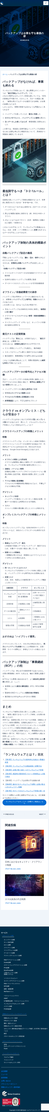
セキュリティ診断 (8, 935)
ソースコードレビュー (11, 978)
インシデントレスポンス (11, 1053)
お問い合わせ (6, 1081)
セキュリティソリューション (12, 1041)
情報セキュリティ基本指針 (10, 1087)
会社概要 (4, 1071)
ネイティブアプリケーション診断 (14, 981)
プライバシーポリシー (9, 1084)
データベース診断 (9, 953)
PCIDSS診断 (7, 1009)
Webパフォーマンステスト (12, 983)
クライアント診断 (9, 947)
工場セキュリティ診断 (11, 973)
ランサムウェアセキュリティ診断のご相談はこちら (24, 802)
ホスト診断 (7, 945)
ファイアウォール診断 (11, 950)
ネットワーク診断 (9, 940)
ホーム (5, 74)
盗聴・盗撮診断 (8, 989)
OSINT (6, 998)
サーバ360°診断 (9, 942)
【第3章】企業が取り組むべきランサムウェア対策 (24, 770)
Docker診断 (7, 962)
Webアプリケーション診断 (12, 960)
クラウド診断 (8, 1006)
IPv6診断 (6, 968)
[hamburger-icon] (45, 3)
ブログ (7, 869)
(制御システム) (8, 974)
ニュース (4, 1074)
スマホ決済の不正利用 (15, 899)
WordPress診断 (8, 970)
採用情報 (4, 1078)
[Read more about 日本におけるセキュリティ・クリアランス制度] (24, 844)
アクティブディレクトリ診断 (13, 955)
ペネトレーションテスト (11, 995)
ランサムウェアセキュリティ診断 (14, 1004)
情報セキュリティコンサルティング (14, 1014)
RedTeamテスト (9, 991)
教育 (5, 1033)
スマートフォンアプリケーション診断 (15, 965)
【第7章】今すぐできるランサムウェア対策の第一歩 (25, 791)
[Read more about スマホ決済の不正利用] (24, 885)
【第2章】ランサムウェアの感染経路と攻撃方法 (23, 766)
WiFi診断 (6, 986)
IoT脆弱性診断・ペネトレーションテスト (16, 1001)
